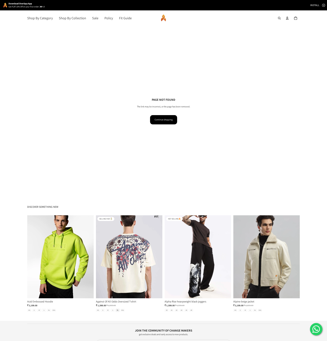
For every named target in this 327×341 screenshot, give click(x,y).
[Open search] (279, 18)
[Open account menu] (287, 18)
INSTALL (314, 5)
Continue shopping (164, 119)
